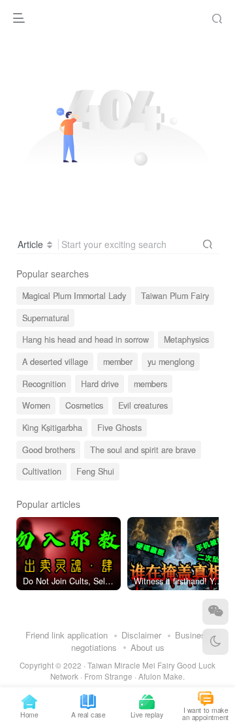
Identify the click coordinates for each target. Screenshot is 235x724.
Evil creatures (143, 405)
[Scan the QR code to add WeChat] (215, 612)
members (150, 384)
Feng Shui (95, 471)
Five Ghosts (119, 427)
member (118, 362)
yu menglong (171, 362)
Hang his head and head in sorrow (85, 339)
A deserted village (55, 362)
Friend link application (66, 635)
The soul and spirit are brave (143, 450)
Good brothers (48, 450)
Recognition (44, 384)
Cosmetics (84, 405)
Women (36, 405)
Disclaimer (141, 635)
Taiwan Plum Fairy (175, 296)
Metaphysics (186, 339)
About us (147, 647)
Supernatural (45, 318)
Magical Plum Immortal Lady (74, 296)
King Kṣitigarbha (52, 427)
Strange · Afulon (132, 676)
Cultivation (41, 471)
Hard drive (100, 384)
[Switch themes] (215, 642)
